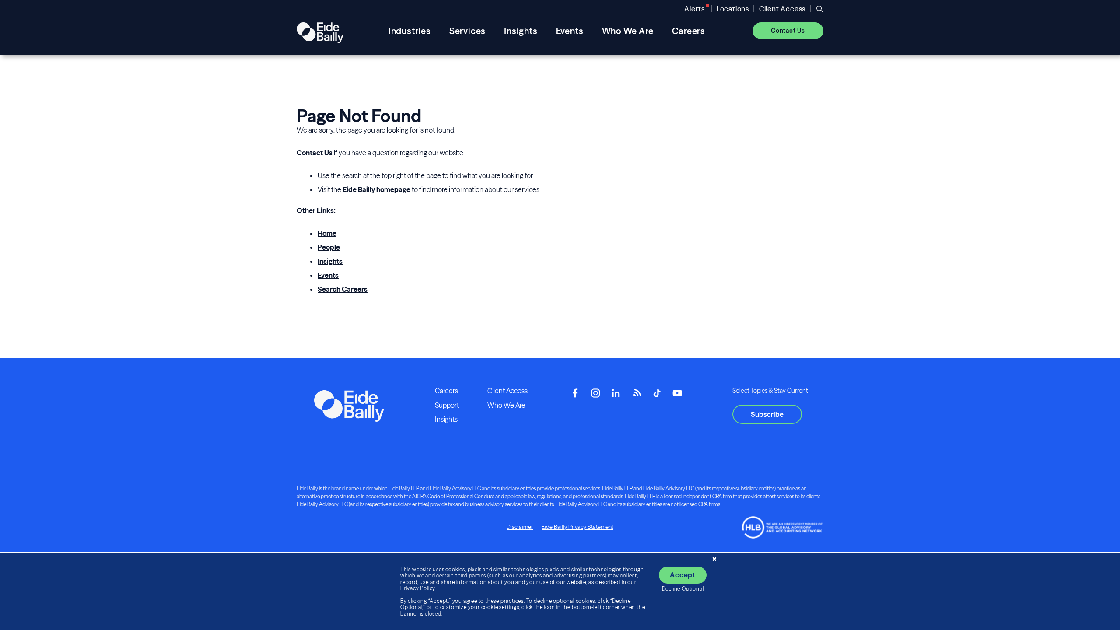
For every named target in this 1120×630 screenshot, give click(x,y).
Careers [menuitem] (689, 30)
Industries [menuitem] (409, 30)
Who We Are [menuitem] (628, 30)
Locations (733, 8)
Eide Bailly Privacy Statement (577, 526)
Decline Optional (683, 588)
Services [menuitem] (467, 30)
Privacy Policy (417, 588)
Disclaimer (520, 526)
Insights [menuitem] (520, 30)
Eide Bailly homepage (377, 189)
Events (328, 275)
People (329, 247)
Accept (683, 574)
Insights (330, 261)
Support (447, 405)
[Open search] (819, 9)
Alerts (694, 8)
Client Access (782, 8)
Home (327, 233)
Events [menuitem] (570, 30)
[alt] (320, 30)
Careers (446, 390)
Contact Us (314, 152)
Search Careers (343, 289)
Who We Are (506, 405)
